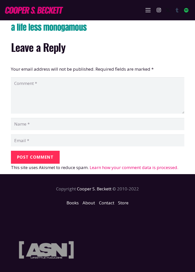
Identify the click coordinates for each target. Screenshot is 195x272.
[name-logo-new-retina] (33, 10)
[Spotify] (186, 10)
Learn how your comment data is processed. (134, 167)
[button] (148, 10)
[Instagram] (158, 10)
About (89, 203)
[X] (167, 10)
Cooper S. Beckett (94, 189)
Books (73, 203)
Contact (106, 203)
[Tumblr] (177, 10)
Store (123, 203)
